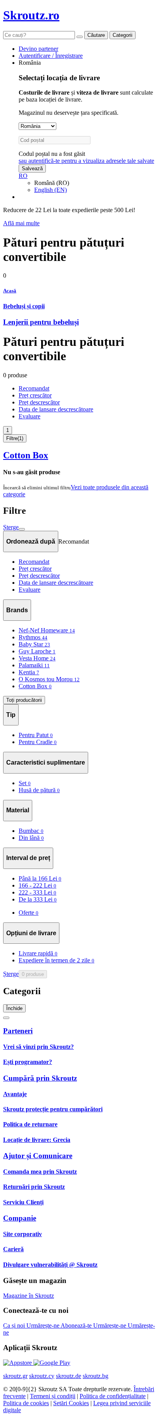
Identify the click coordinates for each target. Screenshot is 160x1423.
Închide (14, 1008)
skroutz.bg (95, 1376)
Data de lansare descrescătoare (56, 409)
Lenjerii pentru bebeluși (41, 322)
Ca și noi (14, 1325)
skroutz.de (68, 1376)
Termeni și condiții (52, 1396)
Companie (19, 1218)
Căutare (96, 35)
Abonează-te (77, 1325)
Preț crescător (35, 395)
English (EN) (50, 190)
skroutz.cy (41, 1376)
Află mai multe (21, 223)
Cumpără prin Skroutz (40, 1078)
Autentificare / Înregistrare (51, 55)
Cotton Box (25, 455)
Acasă (9, 291)
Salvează (32, 168)
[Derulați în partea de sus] (6, 1018)
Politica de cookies (26, 1403)
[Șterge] (80, 37)
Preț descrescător (39, 402)
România (30, 62)
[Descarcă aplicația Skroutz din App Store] (18, 1362)
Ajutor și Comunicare (37, 1156)
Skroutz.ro (31, 15)
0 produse (33, 974)
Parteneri (18, 1031)
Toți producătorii (24, 700)
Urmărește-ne (43, 1325)
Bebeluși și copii (24, 306)
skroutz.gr (15, 1376)
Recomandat (34, 388)
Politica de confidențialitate (113, 1396)
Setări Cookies (71, 1403)
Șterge (11, 527)
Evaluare (29, 416)
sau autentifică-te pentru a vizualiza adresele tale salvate (86, 160)
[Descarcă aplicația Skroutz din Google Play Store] (51, 1362)
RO (23, 176)
